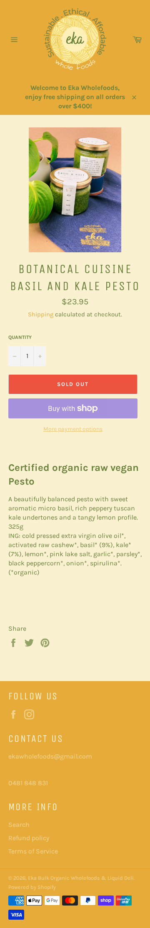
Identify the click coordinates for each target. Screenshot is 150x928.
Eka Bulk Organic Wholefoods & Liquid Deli (81, 878)
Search (19, 824)
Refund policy (28, 838)
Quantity (20, 337)
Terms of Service (33, 851)
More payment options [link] (72, 429)
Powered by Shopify (32, 887)
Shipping (40, 314)
